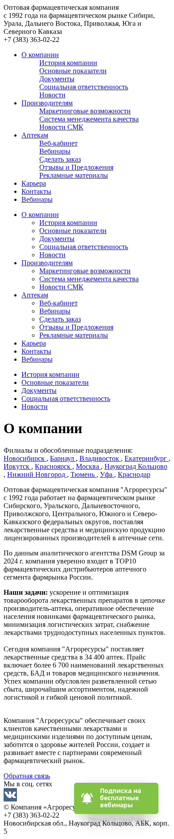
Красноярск (53, 466)
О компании (40, 54)
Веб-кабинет (58, 303)
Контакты (36, 191)
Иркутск (17, 466)
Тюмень (83, 474)
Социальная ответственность (83, 246)
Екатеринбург (146, 458)
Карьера (33, 183)
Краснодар (134, 474)
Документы (57, 238)
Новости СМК (61, 287)
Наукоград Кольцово (135, 466)
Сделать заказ (60, 319)
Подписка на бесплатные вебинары (121, 798)
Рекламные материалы (73, 335)
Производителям (47, 103)
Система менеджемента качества (89, 279)
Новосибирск (25, 458)
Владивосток (100, 458)
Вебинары (37, 199)
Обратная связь (27, 776)
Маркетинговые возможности (85, 271)
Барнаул (63, 458)
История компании (68, 222)
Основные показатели (73, 230)
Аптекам (34, 135)
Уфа (107, 474)
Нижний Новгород (37, 474)
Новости (52, 255)
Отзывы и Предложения (76, 327)
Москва (88, 466)
